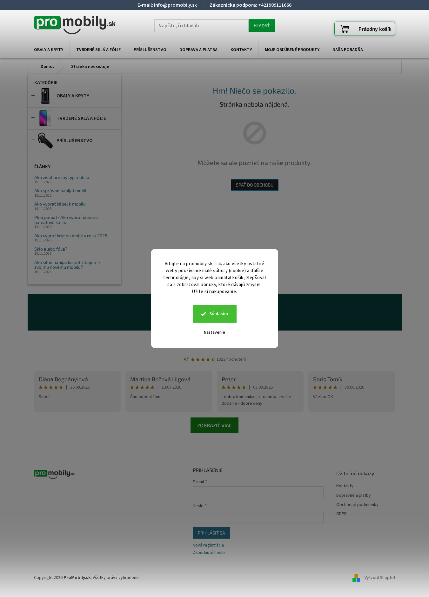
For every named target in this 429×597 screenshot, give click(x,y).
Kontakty (344, 486)
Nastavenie (214, 332)
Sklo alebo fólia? (50, 248)
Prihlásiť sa (211, 532)
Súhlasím (218, 314)
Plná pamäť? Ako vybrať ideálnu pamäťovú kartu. (66, 220)
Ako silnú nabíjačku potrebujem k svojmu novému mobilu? (67, 265)
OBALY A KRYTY (73, 95)
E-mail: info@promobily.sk (167, 5)
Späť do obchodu (254, 184)
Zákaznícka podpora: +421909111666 (251, 5)
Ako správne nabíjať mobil (60, 190)
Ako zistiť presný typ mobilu (61, 177)
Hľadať (262, 25)
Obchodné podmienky (357, 505)
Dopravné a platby (353, 496)
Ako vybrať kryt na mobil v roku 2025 (70, 235)
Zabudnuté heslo (209, 553)
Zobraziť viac (214, 425)
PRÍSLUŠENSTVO (75, 140)
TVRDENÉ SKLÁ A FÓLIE (81, 118)
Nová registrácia (208, 545)
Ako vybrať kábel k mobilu (60, 203)
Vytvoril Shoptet (380, 577)
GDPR (341, 514)
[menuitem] (49, 49)
